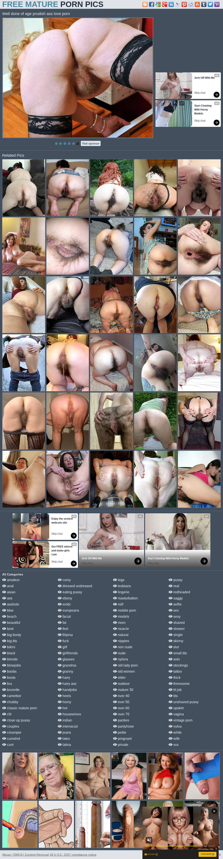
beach (11, 616)
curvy (66, 580)
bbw (10, 610)
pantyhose (125, 726)
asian (10, 592)
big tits (11, 641)
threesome (181, 683)
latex (66, 738)
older (121, 677)
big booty (13, 635)
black (10, 653)
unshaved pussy (185, 702)
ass (9, 598)
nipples (123, 641)
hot (64, 708)
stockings (180, 665)
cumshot (13, 738)
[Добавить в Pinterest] (184, 4)
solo (176, 659)
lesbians (124, 586)
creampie (13, 732)
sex (175, 610)
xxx (175, 745)
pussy (177, 580)
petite (121, 732)
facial (66, 616)
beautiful (13, 622)
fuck (65, 641)
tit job (177, 690)
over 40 (123, 696)
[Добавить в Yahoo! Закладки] (217, 4)
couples (12, 726)
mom (121, 622)
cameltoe (13, 696)
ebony (67, 598)
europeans (70, 610)
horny (66, 702)
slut (175, 647)
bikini (10, 647)
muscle (123, 629)
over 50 (123, 702)
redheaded (181, 592)
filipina (67, 635)
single (177, 635)
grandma (69, 665)
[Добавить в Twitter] (210, 4)
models (123, 616)
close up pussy (18, 720)
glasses (68, 659)
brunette (13, 690)
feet (65, 629)
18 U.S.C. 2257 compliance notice (73, 854)
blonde (12, 659)
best (10, 629)
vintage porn (182, 720)
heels (66, 696)
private (122, 745)
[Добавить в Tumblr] (203, 4)
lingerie (123, 592)
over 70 (123, 714)
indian (67, 720)
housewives (71, 714)
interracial (70, 726)
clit (8, 714)
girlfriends (70, 653)
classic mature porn (21, 708)
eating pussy (72, 592)
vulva (177, 726)
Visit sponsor (91, 143)
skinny (177, 641)
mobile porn (126, 610)
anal (10, 586)
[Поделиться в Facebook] (151, 4)
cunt (10, 745)
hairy (66, 677)
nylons (122, 659)
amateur (13, 580)
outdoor (123, 683)
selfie (177, 604)
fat (64, 622)
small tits (179, 653)
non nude (124, 647)
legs (120, 580)
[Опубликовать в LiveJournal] (177, 4)
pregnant (124, 738)
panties (123, 720)
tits (175, 696)
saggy (177, 598)
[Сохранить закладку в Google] (158, 4)
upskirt (178, 708)
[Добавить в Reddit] (190, 4)
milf (120, 604)
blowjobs (13, 665)
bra (9, 683)
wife (176, 738)
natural (122, 635)
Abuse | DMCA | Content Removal (25, 854)
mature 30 (125, 690)
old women (126, 671)
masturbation (127, 598)
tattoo (177, 671)
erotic (66, 604)
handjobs (69, 690)
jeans (66, 732)
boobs (11, 671)
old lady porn (127, 665)
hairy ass (69, 683)
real (175, 586)
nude (121, 653)
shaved (178, 622)
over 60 (123, 708)
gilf (64, 647)
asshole (12, 604)
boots (10, 677)
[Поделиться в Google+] (164, 4)
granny (67, 671)
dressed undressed (77, 586)
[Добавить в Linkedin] (171, 4)
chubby (12, 702)
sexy (176, 616)
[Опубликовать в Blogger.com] (145, 4)
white (177, 732)
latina (66, 745)
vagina (178, 714)
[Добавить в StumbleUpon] (197, 4)
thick (176, 677)
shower (178, 629)
